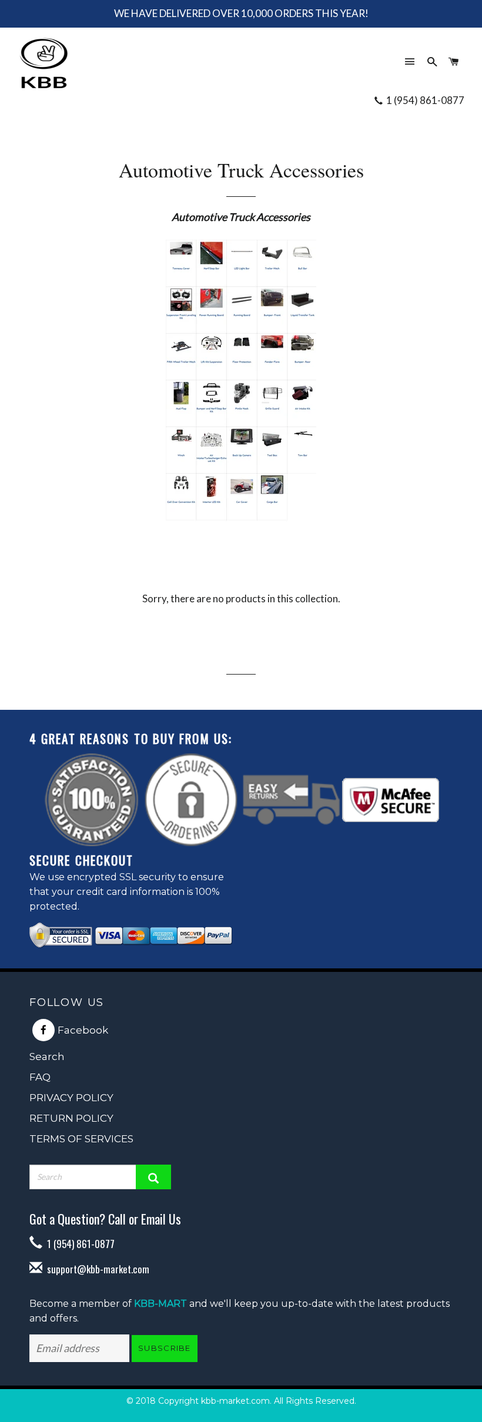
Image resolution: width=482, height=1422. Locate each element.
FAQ (40, 1077)
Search (47, 1056)
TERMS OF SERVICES (81, 1139)
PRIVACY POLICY (71, 1098)
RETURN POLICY (71, 1118)
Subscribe (164, 1348)
